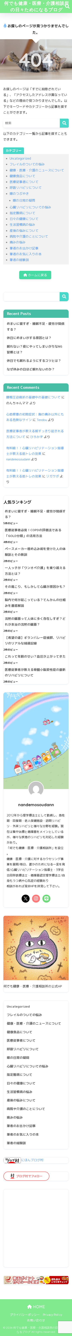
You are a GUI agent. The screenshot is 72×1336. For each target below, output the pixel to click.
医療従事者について (24, 182)
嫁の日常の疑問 (24, 200)
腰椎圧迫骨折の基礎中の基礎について (33, 397)
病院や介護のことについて (29, 236)
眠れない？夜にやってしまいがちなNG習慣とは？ (34, 349)
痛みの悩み (18, 242)
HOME (38, 1306)
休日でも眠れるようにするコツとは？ (34, 360)
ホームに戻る (37, 275)
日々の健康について (24, 219)
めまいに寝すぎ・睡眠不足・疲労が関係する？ (35, 326)
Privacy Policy (52, 1315)
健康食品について (22, 176)
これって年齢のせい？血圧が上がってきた (35, 656)
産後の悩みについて (24, 230)
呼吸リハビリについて (26, 187)
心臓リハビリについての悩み (30, 207)
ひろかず (36, 437)
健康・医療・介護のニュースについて (37, 170)
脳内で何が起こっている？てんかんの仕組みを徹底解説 (35, 603)
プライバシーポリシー (25, 1315)
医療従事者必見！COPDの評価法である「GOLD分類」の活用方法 (33, 533)
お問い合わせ (36, 1320)
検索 (64, 296)
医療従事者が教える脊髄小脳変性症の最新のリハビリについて (35, 672)
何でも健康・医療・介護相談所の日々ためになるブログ (36, 6)
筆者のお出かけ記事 (24, 248)
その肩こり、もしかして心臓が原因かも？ (35, 586)
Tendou (42, 420)
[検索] (64, 123)
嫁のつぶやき (19, 193)
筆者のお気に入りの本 (26, 254)
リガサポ (52, 476)
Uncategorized (20, 158)
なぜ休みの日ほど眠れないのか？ (31, 369)
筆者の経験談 (19, 260)
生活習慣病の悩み (22, 224)
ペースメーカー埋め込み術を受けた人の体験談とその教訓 (35, 552)
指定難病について (22, 213)
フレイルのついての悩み (27, 164)
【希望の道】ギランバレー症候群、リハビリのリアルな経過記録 (35, 640)
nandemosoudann (18, 459)
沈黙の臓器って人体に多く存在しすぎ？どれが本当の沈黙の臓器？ (35, 621)
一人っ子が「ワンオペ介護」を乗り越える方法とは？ (35, 571)
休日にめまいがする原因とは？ (29, 338)
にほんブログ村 (32, 1160)
